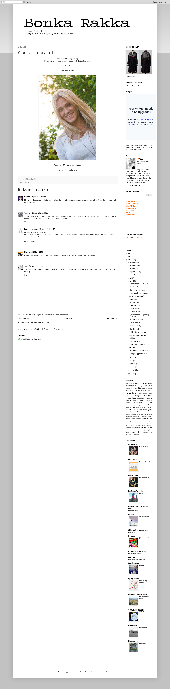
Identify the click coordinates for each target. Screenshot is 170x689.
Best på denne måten (137, 344)
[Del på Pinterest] (34, 179)
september (134, 272)
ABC (133, 384)
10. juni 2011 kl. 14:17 (40, 266)
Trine (26, 266)
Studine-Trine (143, 393)
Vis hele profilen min (133, 186)
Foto (145, 383)
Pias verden (132, 460)
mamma (128, 414)
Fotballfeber (143, 627)
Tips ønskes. (134, 299)
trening (146, 427)
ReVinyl (131, 514)
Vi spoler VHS (134, 341)
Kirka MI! (142, 493)
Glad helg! (133, 348)
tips (142, 427)
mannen (133, 414)
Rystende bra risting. (135, 553)
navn (150, 414)
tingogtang (136, 427)
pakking (136, 421)
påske (127, 423)
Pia (25, 252)
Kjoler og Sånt (133, 641)
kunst (135, 412)
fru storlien (132, 444)
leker (141, 412)
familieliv (139, 402)
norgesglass (143, 416)
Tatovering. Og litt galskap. (138, 351)
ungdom (149, 430)
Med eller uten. (134, 305)
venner (133, 432)
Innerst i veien (133, 475)
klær (131, 412)
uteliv (127, 432)
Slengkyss (148, 390)
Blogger (108, 672)
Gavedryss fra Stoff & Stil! (136, 559)
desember (133, 262)
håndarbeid (139, 407)
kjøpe (127, 412)
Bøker (137, 383)
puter (141, 421)
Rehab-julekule (144, 477)
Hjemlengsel (134, 329)
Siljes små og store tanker (138, 530)
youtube (128, 434)
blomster (129, 400)
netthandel (129, 416)
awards (128, 398)
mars (132, 364)
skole (127, 425)
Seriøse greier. (134, 308)
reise (138, 423)
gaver (136, 405)
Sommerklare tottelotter (137, 335)
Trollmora (27, 213)
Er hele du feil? (133, 510)
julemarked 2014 (144, 538)
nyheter (149, 416)
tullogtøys (130, 430)
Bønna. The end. (144, 462)
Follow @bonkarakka (133, 86)
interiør (128, 410)
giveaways (143, 405)
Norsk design (147, 388)
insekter (149, 407)
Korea (150, 386)
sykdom (143, 425)
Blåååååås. (133, 338)
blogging (149, 398)
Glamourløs (132, 625)
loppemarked (148, 412)
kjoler (150, 410)
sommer (132, 425)
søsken (27, 182)
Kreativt (128, 388)
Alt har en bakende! (136, 296)
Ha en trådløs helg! (136, 320)
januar (132, 370)
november (133, 265)
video (139, 432)
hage (150, 405)
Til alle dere (133, 287)
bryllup (134, 400)
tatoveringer (129, 427)
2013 (130, 254)
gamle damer (130, 405)
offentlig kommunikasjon (133, 418)
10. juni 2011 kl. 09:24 (39, 197)
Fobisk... (142, 565)
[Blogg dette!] (27, 179)
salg (146, 423)
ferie (144, 402)
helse (127, 407)
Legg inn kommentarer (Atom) (38, 322)
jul (137, 410)
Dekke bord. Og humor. (137, 326)
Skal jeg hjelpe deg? (136, 312)
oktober (133, 269)
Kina (145, 386)
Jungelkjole (142, 643)
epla (150, 400)
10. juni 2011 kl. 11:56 (35, 252)
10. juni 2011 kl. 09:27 (40, 213)
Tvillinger (137, 396)
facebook (128, 402)
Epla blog (131, 557)
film (151, 402)
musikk (146, 414)
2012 (130, 257)
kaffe (140, 409)
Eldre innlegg (112, 319)
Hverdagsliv (130, 386)
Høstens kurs (143, 446)
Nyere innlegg (24, 319)
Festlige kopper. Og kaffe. (138, 354)
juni (131, 281)
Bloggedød (131, 532)
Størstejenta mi (134, 323)
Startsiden (68, 319)
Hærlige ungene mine (137, 290)
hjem (130, 407)
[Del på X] (29, 179)
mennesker (139, 414)
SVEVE (141, 612)
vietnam (145, 432)
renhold (142, 423)
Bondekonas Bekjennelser (138, 594)
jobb (134, 409)
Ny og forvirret (133, 579)
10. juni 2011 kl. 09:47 (47, 229)
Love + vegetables (31, 229)
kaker (145, 409)
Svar (26, 206)
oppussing (145, 418)
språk (138, 425)
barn (134, 398)
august (132, 275)
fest (148, 402)
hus (134, 407)
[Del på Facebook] (32, 179)
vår (151, 432)
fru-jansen (132, 536)
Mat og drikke (137, 388)
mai (131, 358)
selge (150, 423)
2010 (130, 374)
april (131, 361)
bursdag (140, 400)
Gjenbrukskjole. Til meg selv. (139, 284)
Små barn (131, 393)
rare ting (132, 423)
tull (151, 427)
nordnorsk (136, 416)
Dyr (141, 384)
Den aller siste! (134, 302)
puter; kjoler (148, 421)
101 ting (128, 383)
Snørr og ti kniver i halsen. (138, 293)
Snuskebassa (133, 563)
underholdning (140, 430)
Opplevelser (130, 390)
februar (132, 367)
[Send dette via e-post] (24, 179)
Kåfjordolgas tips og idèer (138, 552)
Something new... (144, 516)
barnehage (140, 398)
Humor (150, 383)
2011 (130, 260)
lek (138, 412)
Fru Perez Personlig (135, 491)
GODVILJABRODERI (136, 610)
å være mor (135, 434)
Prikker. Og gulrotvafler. (137, 332)
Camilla (27, 197)
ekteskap (146, 400)
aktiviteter (148, 396)
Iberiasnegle (139, 386)
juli (131, 278)
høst (145, 407)
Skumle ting (139, 390)
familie (134, 402)
